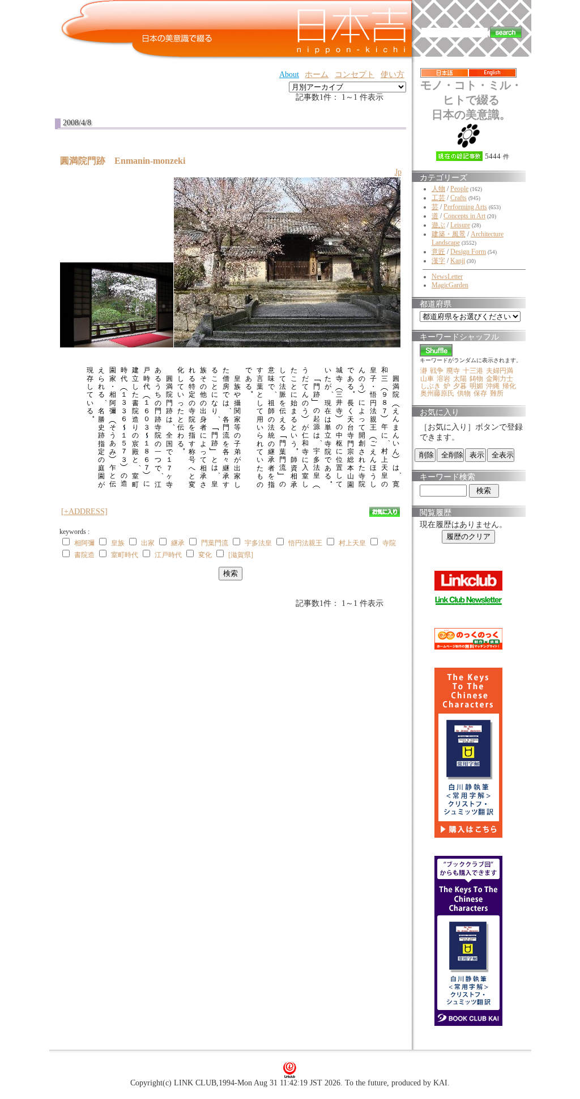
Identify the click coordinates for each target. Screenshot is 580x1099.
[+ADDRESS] (84, 511)
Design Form (468, 252)
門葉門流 (214, 543)
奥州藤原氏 (437, 393)
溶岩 (443, 379)
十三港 (473, 371)
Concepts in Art (464, 216)
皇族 (118, 543)
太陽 (460, 379)
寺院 (389, 543)
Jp (398, 172)
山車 (427, 379)
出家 (148, 543)
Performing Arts (465, 207)
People (459, 189)
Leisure (460, 225)
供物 (464, 393)
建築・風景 (449, 234)
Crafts (458, 198)
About (289, 74)
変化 (205, 555)
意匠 (438, 252)
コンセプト (354, 74)
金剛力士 (499, 379)
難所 (497, 393)
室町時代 (124, 555)
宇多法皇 (258, 543)
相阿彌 (84, 543)
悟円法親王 (305, 543)
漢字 (438, 261)
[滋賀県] (240, 555)
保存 (480, 393)
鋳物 (476, 379)
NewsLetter (447, 277)
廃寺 (453, 371)
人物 (438, 189)
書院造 (84, 555)
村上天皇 (352, 543)
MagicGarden (450, 285)
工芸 (438, 198)
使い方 (392, 74)
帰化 (509, 386)
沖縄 (493, 386)
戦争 (436, 371)
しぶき (430, 386)
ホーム (317, 74)
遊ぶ (438, 225)
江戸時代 (168, 555)
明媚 (476, 386)
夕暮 (460, 386)
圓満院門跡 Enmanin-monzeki (127, 161)
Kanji (457, 261)
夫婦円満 (499, 371)
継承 (178, 543)
